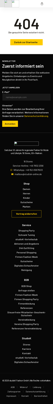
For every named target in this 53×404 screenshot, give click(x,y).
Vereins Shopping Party (26, 324)
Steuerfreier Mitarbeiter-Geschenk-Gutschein (26, 314)
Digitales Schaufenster (26, 265)
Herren (26, 193)
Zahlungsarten (14, 391)
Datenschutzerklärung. (36, 116)
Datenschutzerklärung (35, 391)
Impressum (11, 396)
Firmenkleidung (26, 303)
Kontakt (26, 353)
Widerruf (24, 387)
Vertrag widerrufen (26, 213)
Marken (26, 206)
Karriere (26, 348)
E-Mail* (6, 92)
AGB (13, 387)
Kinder (26, 197)
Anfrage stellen (26, 290)
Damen (26, 189)
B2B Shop (26, 286)
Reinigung (26, 270)
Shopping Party (26, 230)
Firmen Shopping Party (26, 299)
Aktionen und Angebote (26, 243)
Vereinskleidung (26, 319)
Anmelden (10, 123)
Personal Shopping (26, 252)
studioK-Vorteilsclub (26, 239)
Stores (26, 344)
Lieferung (37, 387)
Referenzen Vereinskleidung (26, 328)
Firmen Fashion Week (26, 256)
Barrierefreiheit (41, 396)
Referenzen (26, 308)
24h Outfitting (26, 248)
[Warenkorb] (42, 4)
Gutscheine (26, 202)
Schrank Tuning (26, 234)
